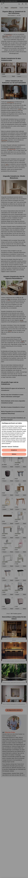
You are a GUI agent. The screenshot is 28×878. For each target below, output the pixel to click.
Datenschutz (4, 446)
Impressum (9, 446)
